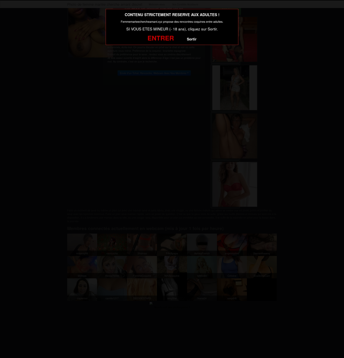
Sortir (192, 39)
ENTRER (160, 37)
